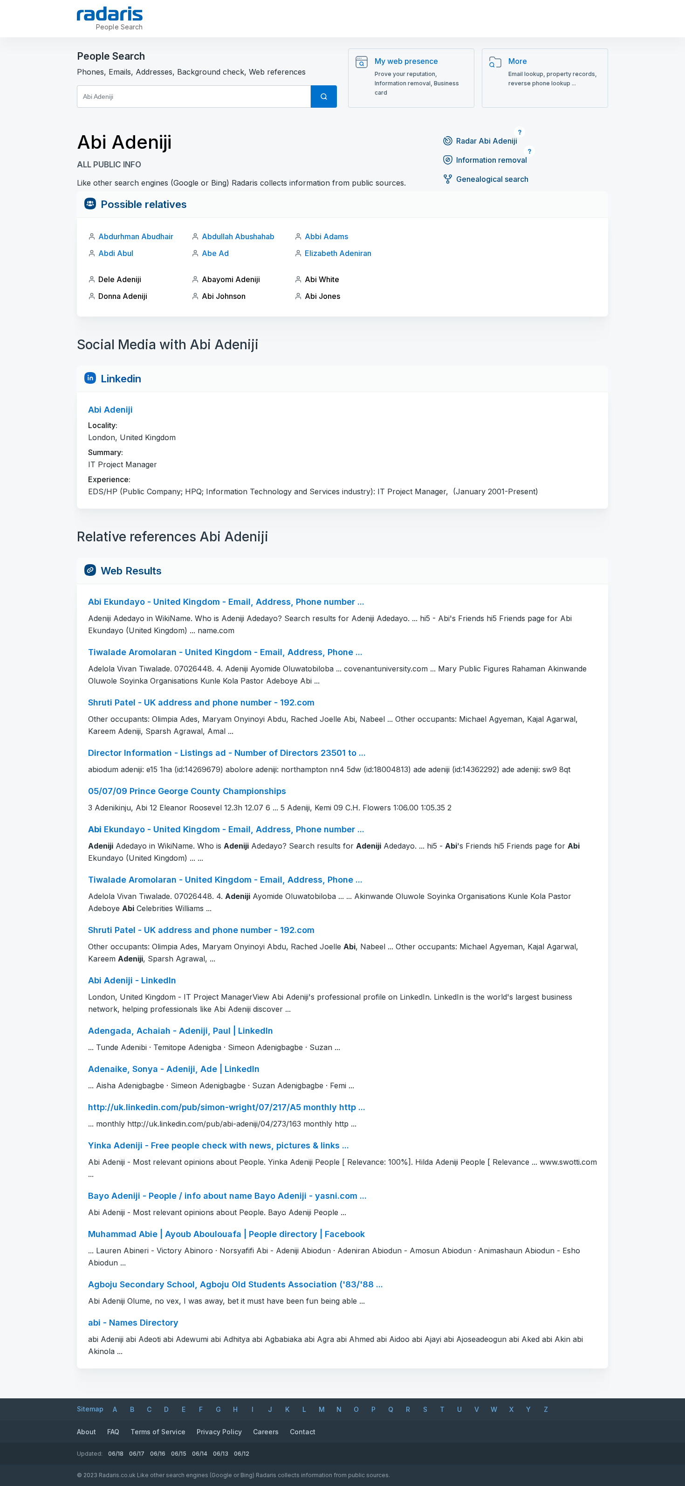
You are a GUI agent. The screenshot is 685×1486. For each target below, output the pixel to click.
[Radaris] (110, 14)
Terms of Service (157, 1432)
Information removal (491, 160)
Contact (302, 1432)
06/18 (115, 1453)
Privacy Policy (219, 1432)
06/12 (241, 1453)
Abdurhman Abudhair (135, 236)
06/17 (136, 1453)
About (86, 1432)
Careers (266, 1432)
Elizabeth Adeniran (338, 253)
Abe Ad (215, 253)
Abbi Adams (326, 236)
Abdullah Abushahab (238, 236)
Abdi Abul (115, 253)
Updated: (90, 1453)
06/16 (157, 1453)
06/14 (199, 1453)
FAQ (113, 1432)
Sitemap (90, 1409)
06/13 (220, 1453)
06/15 (178, 1453)
